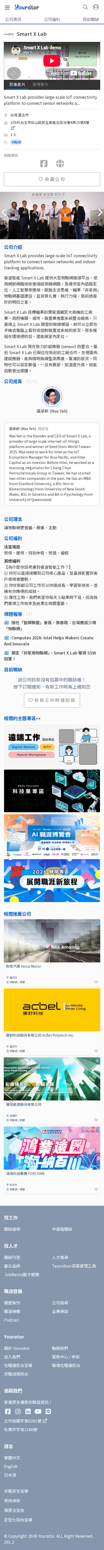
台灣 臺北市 (19, 114)
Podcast (11, 1320)
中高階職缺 (62, 1229)
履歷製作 (12, 1303)
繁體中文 (12, 1458)
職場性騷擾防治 (66, 1365)
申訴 (76, 1357)
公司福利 (52, 19)
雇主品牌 (12, 1266)
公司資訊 (13, 19)
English (10, 1466)
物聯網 (16, 142)
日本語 (10, 1475)
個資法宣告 (14, 1510)
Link (8, 922)
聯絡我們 (60, 1348)
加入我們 (12, 1357)
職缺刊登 (12, 1257)
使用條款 (12, 1501)
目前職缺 (91, 19)
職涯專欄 (12, 1311)
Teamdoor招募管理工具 (74, 1266)
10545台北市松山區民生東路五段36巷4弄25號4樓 (49, 122)
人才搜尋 (60, 1257)
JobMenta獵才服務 (21, 1274)
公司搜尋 (60, 1303)
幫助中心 (60, 1357)
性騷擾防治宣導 (18, 1365)
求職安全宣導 (16, 1491)
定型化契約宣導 (18, 1520)
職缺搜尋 (12, 1229)
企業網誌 (60, 1311)
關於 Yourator (17, 1348)
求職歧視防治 (16, 1374)
